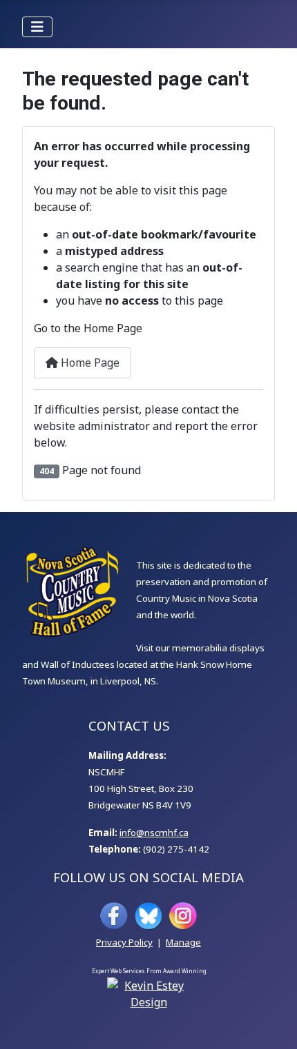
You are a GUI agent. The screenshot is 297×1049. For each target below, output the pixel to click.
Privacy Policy (124, 942)
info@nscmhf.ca (154, 832)
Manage (183, 942)
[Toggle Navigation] (37, 27)
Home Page (88, 362)
